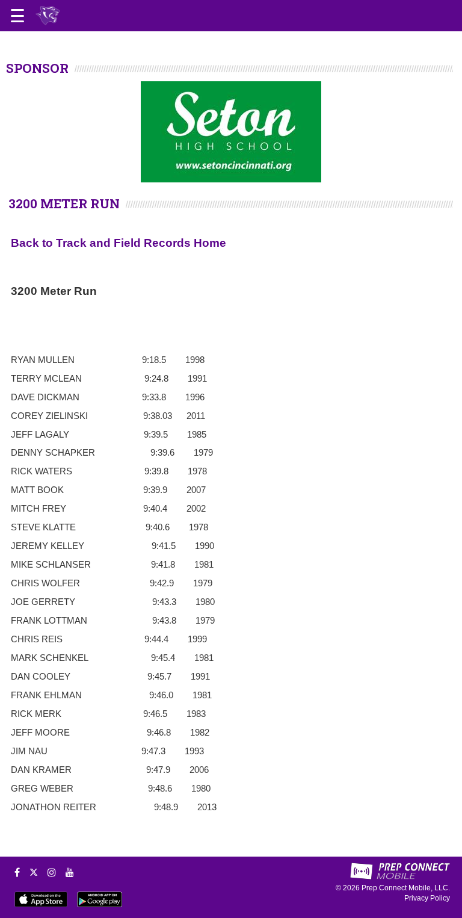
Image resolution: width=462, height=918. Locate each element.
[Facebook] (17, 872)
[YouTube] (69, 872)
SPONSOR (37, 68)
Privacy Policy (427, 898)
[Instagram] (51, 872)
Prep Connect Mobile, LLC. (406, 888)
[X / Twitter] (33, 872)
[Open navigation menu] (17, 15)
